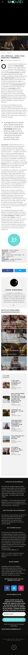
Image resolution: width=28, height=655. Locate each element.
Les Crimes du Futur (13, 72)
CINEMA (13, 386)
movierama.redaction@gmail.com (10, 549)
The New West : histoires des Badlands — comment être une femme (17, 423)
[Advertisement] (14, 18)
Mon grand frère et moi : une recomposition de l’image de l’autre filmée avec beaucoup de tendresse (18, 398)
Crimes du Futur (19, 65)
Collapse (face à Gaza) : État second (17, 437)
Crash (17, 215)
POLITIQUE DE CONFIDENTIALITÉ (12, 629)
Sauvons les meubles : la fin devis (17, 411)
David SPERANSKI (8, 60)
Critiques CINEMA (16, 387)
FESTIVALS (14, 388)
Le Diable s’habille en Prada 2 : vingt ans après (17, 449)
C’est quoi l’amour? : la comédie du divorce (16, 383)
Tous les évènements (17, 431)
